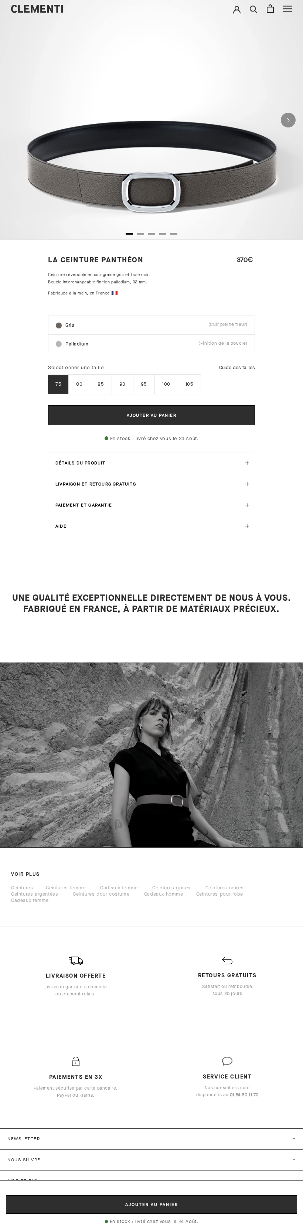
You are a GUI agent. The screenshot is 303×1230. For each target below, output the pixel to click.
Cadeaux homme (163, 894)
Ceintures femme (65, 888)
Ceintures (22, 888)
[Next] (288, 120)
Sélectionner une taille (76, 367)
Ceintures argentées (34, 894)
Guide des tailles (237, 367)
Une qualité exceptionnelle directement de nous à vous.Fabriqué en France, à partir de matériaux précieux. (151, 603)
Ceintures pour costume (101, 894)
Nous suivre (24, 1160)
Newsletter (23, 1139)
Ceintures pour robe (219, 894)
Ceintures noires (224, 888)
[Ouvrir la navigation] (287, 9)
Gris (156, 324)
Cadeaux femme (119, 888)
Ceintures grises (171, 888)
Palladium (156, 343)
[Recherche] (254, 9)
